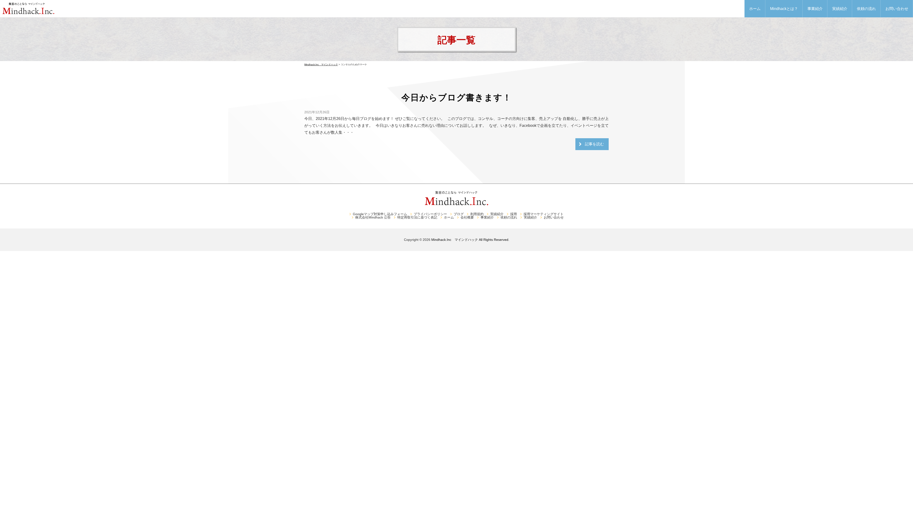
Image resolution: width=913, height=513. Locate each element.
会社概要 (467, 217)
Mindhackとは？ (784, 9)
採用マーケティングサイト (543, 214)
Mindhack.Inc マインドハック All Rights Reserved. (470, 240)
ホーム (755, 9)
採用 (513, 214)
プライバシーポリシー (430, 214)
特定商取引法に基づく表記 (417, 217)
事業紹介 (815, 9)
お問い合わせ (896, 9)
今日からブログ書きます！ (456, 97)
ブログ (459, 214)
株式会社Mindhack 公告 (373, 217)
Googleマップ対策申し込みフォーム (380, 214)
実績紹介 (839, 9)
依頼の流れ (866, 9)
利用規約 (477, 214)
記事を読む (594, 144)
